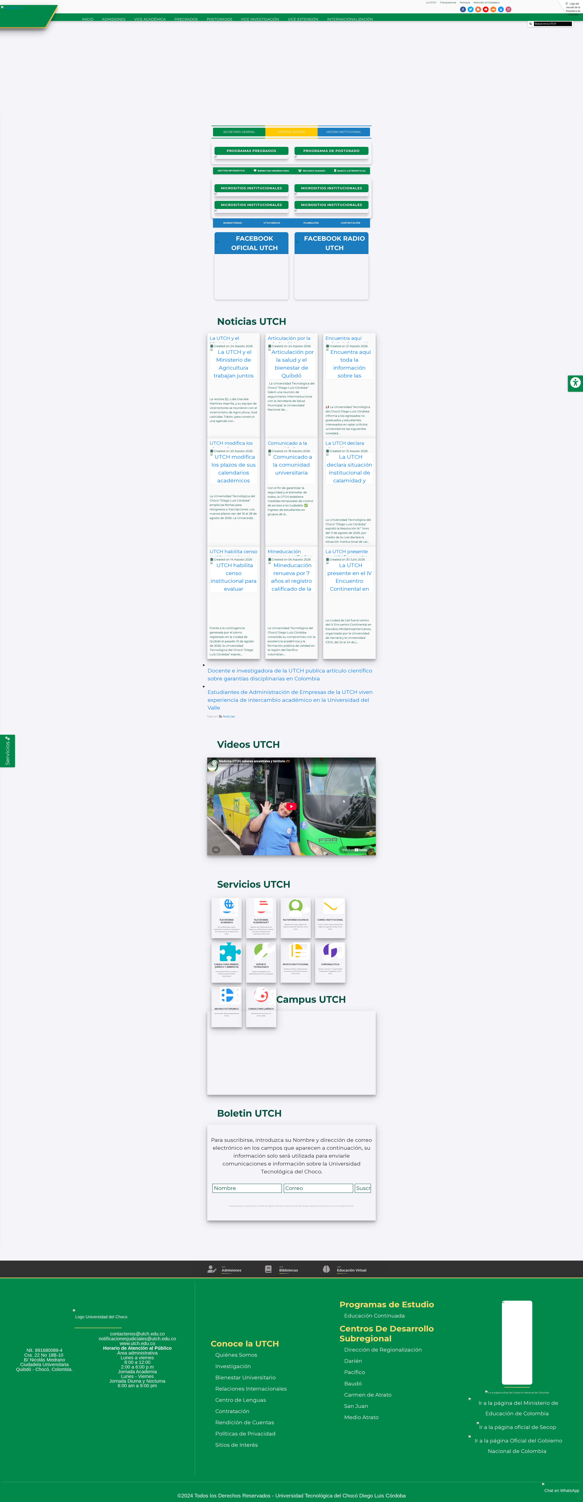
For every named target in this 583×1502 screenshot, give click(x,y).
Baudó (353, 1383)
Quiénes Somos (236, 1355)
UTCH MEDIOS (272, 223)
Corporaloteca (330, 964)
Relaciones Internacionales (251, 1389)
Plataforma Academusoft (261, 921)
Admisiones (231, 1270)
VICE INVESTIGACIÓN (260, 19)
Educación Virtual (351, 1270)
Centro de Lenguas (240, 1400)
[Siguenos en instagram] (508, 9)
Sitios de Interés (236, 1445)
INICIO (87, 19)
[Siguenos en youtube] (486, 9)
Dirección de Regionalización (383, 1350)
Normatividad (232, 223)
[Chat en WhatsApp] (558, 1487)
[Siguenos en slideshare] (501, 9)
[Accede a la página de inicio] (28, 8)
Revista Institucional (296, 964)
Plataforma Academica (227, 921)
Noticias (229, 716)
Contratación (350, 223)
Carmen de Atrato (368, 1395)
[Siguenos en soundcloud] (493, 9)
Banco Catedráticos (352, 170)
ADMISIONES (113, 19)
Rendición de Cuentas (244, 1422)
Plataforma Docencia (295, 919)
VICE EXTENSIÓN (303, 19)
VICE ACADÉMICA (150, 19)
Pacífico (354, 1372)
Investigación (233, 1366)
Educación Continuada (374, 1316)
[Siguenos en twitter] (470, 9)
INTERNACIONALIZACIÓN (350, 19)
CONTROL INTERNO (291, 132)
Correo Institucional (330, 919)
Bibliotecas (288, 1270)
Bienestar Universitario (273, 170)
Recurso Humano (314, 170)
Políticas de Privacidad (245, 1433)
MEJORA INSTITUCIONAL (344, 132)
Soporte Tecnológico (261, 965)
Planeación (311, 223)
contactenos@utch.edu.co (137, 1333)
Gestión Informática (231, 170)
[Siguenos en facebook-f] (463, 9)
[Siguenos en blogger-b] (478, 9)
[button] (4, 65)
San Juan (356, 1406)
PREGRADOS (186, 19)
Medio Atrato (361, 1417)
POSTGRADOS (219, 19)
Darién (353, 1361)
